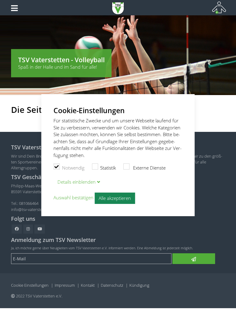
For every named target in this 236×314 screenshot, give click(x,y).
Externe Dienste (149, 168)
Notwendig (73, 168)
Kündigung (139, 285)
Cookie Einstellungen (30, 285)
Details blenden (76, 182)
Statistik (108, 168)
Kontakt (88, 285)
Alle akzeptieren (115, 198)
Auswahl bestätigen (73, 198)
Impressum (65, 285)
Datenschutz (112, 285)
